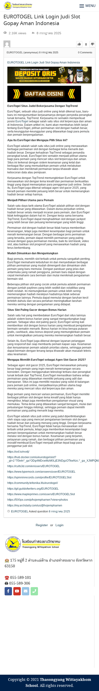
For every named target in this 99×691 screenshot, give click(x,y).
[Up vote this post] (79, 44)
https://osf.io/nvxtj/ (18, 451)
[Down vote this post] (92, 44)
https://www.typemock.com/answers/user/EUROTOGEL (41, 471)
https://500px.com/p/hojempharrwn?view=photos (37, 499)
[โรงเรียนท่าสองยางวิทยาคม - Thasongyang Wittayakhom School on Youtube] (17, 591)
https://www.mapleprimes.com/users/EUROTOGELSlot (41, 494)
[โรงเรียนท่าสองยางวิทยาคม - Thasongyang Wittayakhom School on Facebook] (8, 591)
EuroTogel (21, 121)
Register (42, 525)
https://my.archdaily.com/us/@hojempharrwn (34, 505)
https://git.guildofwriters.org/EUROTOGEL (33, 488)
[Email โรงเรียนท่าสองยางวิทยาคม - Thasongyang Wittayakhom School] (25, 591)
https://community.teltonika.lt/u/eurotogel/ (32, 483)
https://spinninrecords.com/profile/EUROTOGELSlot (39, 477)
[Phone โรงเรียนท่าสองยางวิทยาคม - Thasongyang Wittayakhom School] (34, 591)
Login (59, 525)
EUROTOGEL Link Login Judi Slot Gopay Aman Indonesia (41, 20)
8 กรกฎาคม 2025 (59, 511)
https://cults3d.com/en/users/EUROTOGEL (33, 466)
